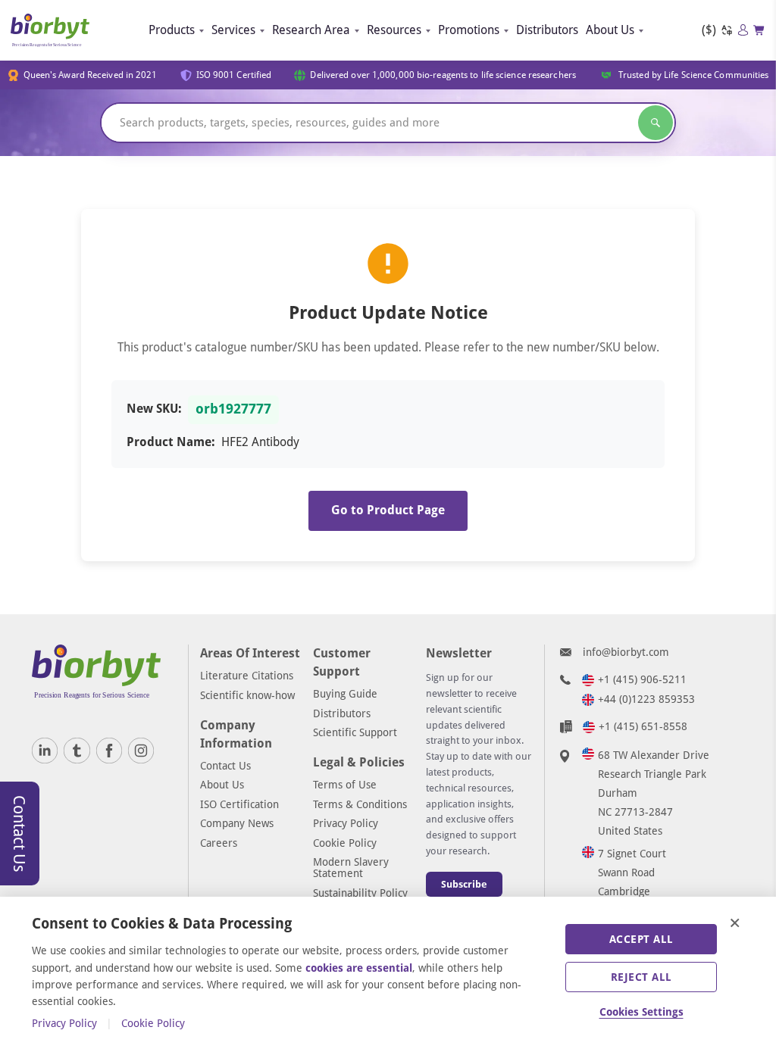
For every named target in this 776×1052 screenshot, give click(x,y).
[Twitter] (76, 750)
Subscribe (464, 884)
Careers (218, 843)
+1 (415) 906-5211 (642, 679)
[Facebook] (109, 750)
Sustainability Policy (360, 893)
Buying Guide (345, 694)
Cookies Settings (641, 1012)
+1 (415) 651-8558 (643, 726)
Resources (394, 30)
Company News (237, 823)
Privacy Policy (345, 823)
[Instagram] (141, 750)
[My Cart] (759, 30)
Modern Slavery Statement (351, 867)
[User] (743, 30)
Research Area (311, 30)
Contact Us (225, 766)
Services (233, 30)
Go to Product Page (388, 510)
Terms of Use (345, 785)
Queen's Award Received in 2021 (90, 75)
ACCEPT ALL (641, 939)
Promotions (468, 30)
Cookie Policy (345, 843)
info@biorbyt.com (626, 652)
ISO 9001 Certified (234, 75)
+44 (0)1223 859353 (646, 699)
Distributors (547, 30)
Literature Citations (246, 676)
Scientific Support (355, 732)
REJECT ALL (641, 977)
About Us (610, 30)
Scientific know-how (247, 695)
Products (172, 30)
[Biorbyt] (50, 30)
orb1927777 (233, 409)
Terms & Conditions (360, 804)
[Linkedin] (45, 750)
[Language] (727, 31)
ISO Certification (239, 804)
